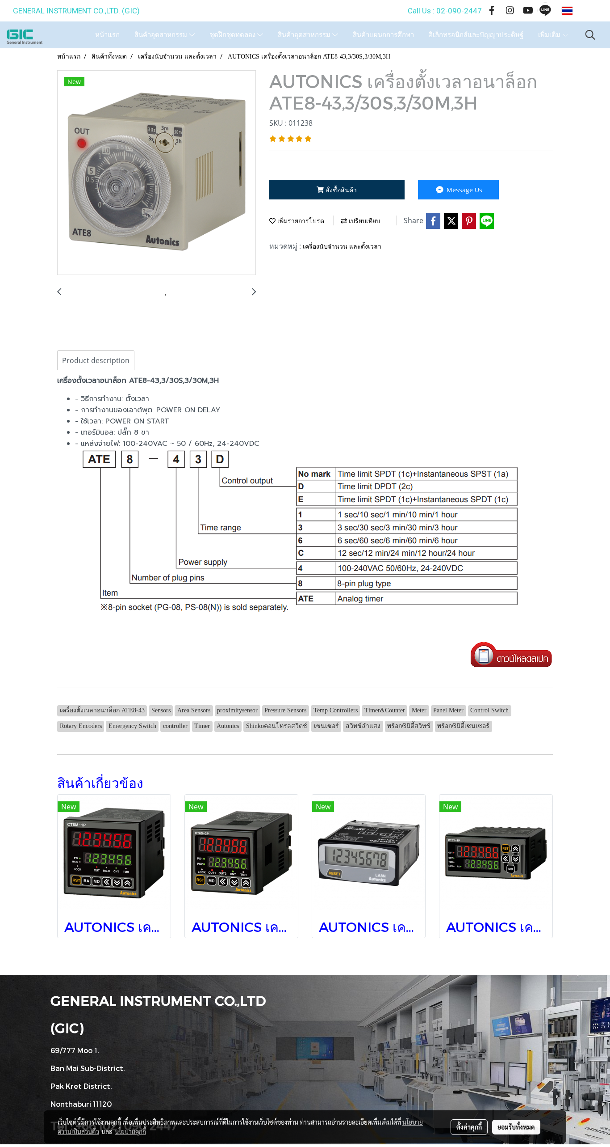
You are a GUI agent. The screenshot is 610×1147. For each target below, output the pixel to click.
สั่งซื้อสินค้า (340, 190)
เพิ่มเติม (550, 35)
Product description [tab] (96, 360)
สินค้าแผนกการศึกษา (383, 35)
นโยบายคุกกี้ (130, 1131)
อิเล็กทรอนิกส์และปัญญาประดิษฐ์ (476, 35)
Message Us (463, 190)
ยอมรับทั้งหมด (516, 1127)
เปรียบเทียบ (363, 221)
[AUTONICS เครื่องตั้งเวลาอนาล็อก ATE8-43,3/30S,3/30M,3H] (156, 173)
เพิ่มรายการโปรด (300, 221)
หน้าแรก (107, 35)
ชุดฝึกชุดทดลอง (233, 35)
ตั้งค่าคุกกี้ (469, 1127)
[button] (590, 34)
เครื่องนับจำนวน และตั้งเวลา (342, 246)
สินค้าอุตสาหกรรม (161, 35)
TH (580, 10)
